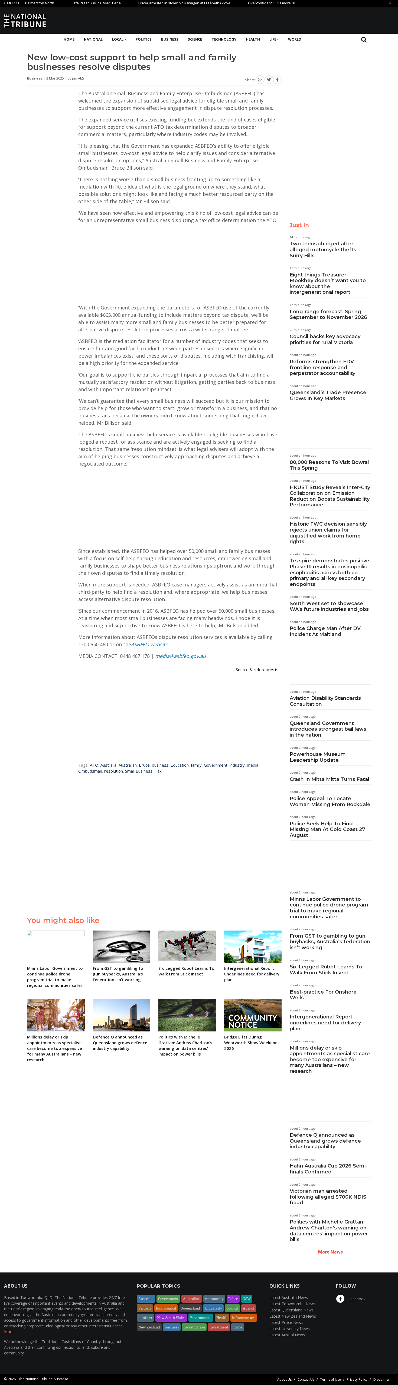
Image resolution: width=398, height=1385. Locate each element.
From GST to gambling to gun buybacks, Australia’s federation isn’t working (330, 942)
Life (272, 39)
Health (253, 39)
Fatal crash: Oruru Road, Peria (73, 3)
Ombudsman (90, 771)
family (196, 765)
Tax (158, 771)
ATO (94, 765)
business (160, 765)
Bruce (144, 765)
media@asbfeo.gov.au (180, 656)
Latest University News (289, 1328)
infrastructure (244, 1317)
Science (195, 39)
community (214, 1298)
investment (219, 1327)
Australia (108, 765)
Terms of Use (330, 1379)
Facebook (356, 1298)
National (93, 39)
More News (330, 1252)
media (252, 765)
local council (166, 1308)
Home (69, 39)
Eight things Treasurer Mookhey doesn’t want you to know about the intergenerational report (328, 283)
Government (215, 765)
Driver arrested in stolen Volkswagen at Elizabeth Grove (161, 3)
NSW (247, 1298)
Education (180, 765)
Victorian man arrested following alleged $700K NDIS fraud (328, 1197)
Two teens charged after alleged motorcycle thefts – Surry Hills (325, 249)
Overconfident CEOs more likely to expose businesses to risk (275, 3)
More (9, 1331)
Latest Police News (286, 1322)
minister (145, 1317)
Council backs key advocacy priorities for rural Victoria (325, 339)
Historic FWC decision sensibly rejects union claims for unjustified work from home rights (328, 533)
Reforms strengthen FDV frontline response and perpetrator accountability (322, 367)
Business (169, 39)
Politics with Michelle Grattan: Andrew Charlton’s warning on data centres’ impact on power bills (329, 1230)
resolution (113, 771)
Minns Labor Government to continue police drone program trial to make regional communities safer (329, 908)
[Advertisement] (295, 20)
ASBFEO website (149, 644)
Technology (224, 39)
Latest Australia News (288, 1297)
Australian (128, 765)
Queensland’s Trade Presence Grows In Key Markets (328, 395)
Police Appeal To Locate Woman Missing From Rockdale (330, 801)
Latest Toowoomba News (292, 1303)
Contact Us (306, 1379)
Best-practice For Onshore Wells (323, 995)
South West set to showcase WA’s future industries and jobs (329, 606)
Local (117, 39)
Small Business (138, 771)
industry (237, 765)
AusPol (248, 1308)
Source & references (255, 669)
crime (237, 1327)
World (294, 39)
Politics (144, 39)
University (213, 1308)
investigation (194, 1327)
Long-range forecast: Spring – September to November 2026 (328, 315)
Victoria (144, 1308)
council (232, 1308)
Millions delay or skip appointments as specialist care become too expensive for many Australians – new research (330, 1059)
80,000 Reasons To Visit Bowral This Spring (329, 465)
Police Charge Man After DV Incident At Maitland (325, 631)
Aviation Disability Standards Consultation (325, 701)
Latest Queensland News (291, 1310)
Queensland (190, 1308)
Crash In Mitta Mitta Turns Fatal (329, 779)
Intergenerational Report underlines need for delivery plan (325, 1022)
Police (233, 1298)
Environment (201, 1317)
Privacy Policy (357, 1379)
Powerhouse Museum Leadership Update (318, 757)
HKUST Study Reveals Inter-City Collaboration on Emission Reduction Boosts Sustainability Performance (330, 496)
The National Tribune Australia (43, 1378)
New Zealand (149, 1327)
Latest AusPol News (287, 1334)
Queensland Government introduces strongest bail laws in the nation (328, 729)
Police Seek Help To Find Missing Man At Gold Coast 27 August (327, 829)
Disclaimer (381, 1379)
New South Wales (171, 1317)
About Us (284, 1379)
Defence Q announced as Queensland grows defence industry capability (325, 1141)
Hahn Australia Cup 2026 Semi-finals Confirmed (328, 1169)
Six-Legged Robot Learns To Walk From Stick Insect (326, 970)
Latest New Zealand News (292, 1316)
